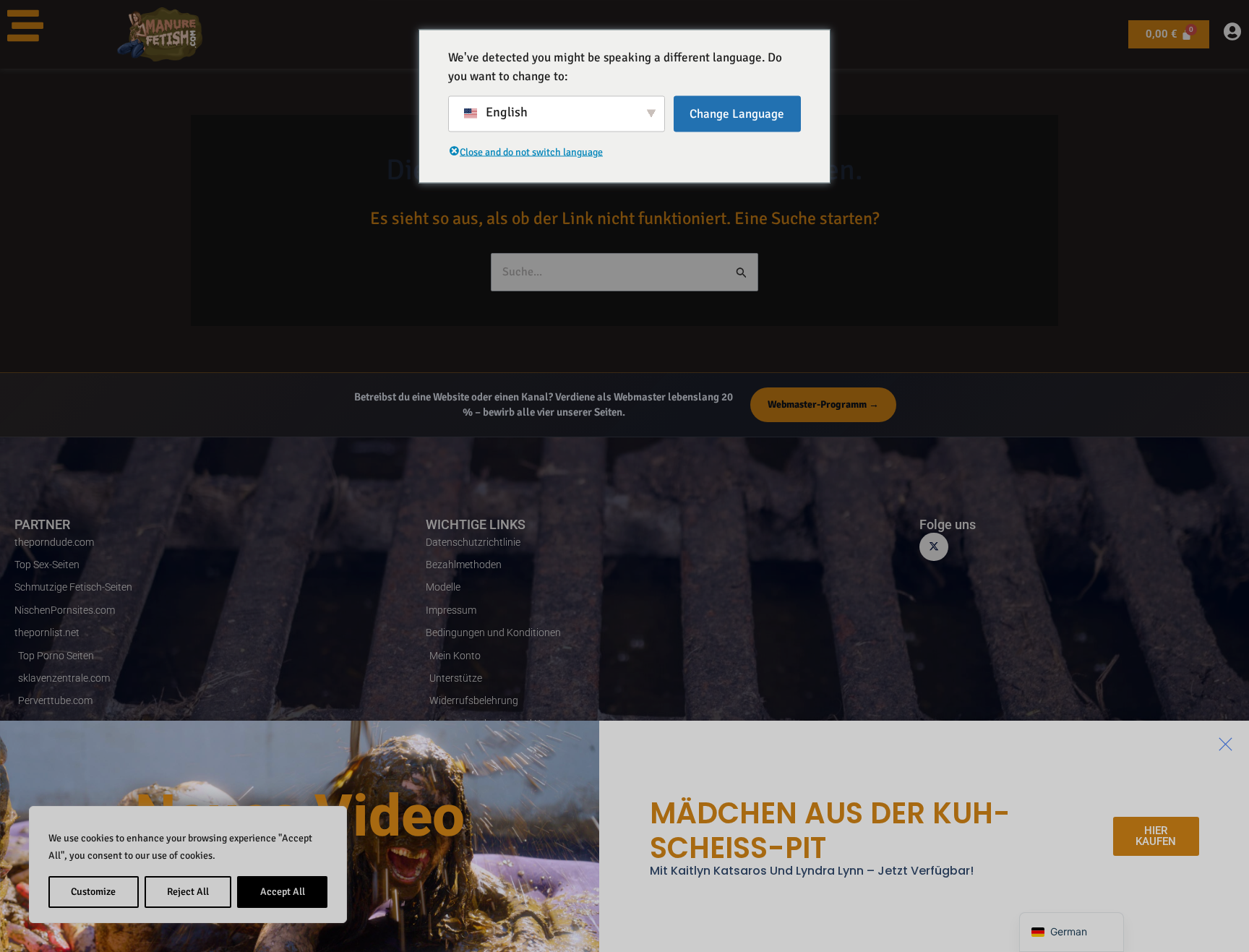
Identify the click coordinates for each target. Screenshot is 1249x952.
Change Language (737, 113)
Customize (93, 891)
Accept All (282, 891)
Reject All (188, 891)
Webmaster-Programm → (823, 404)
